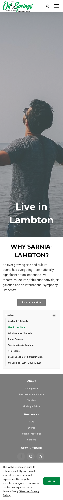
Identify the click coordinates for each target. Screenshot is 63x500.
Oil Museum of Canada (20, 333)
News (31, 422)
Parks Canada (15, 339)
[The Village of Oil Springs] (18, 6)
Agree (52, 481)
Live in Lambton (31, 302)
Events (31, 427)
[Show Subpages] (54, 315)
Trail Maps (14, 351)
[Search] (47, 6)
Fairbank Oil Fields (18, 321)
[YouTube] (40, 456)
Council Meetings (31, 433)
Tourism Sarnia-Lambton (21, 345)
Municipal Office (31, 406)
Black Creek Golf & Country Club (25, 357)
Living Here (31, 388)
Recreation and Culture (31, 394)
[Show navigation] (56, 6)
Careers (31, 439)
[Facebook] (21, 456)
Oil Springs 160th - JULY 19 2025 (24, 363)
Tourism (9, 315)
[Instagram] (31, 456)
